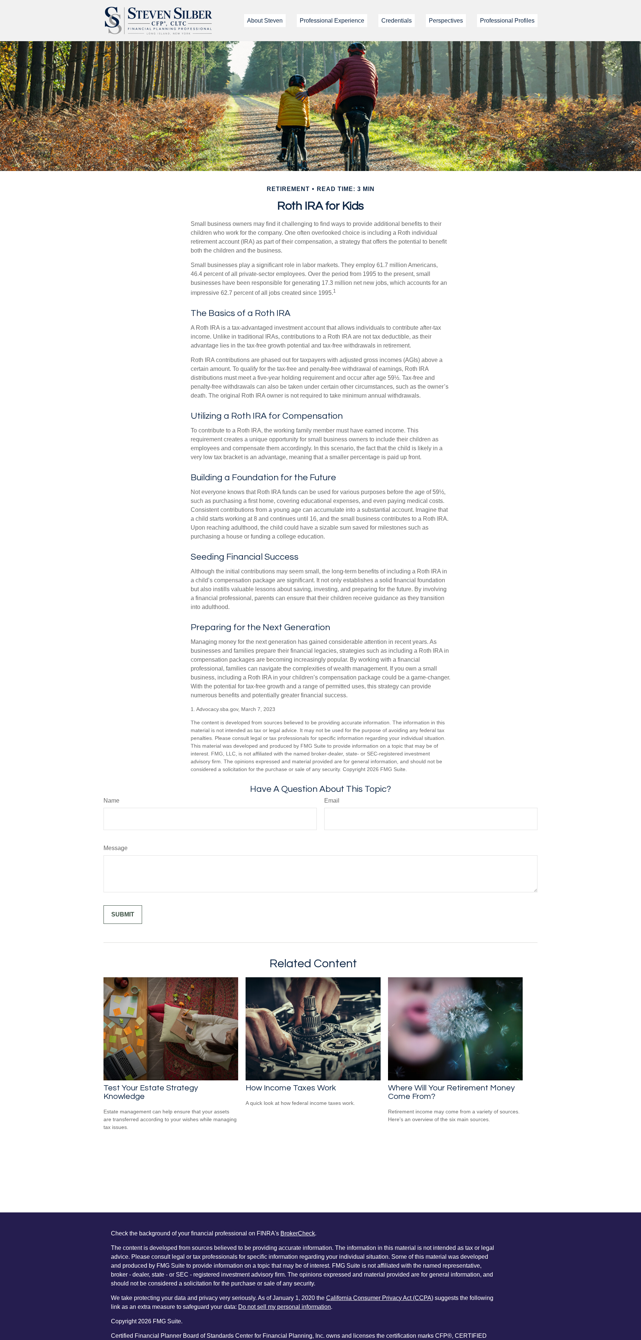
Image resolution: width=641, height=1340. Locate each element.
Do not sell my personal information (284, 1307)
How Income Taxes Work (291, 1088)
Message (115, 848)
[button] (265, 20)
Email (331, 800)
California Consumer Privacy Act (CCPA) (379, 1298)
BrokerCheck (297, 1233)
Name (111, 800)
